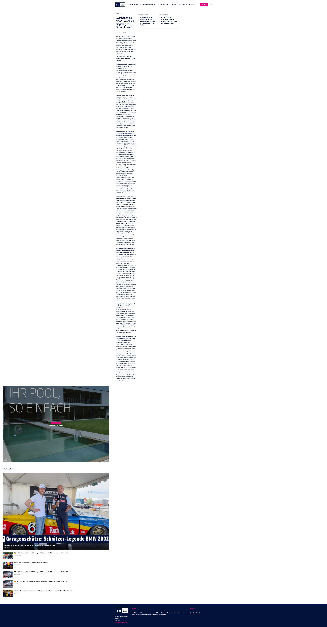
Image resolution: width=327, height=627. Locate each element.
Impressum (150, 612)
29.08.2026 (18, 574)
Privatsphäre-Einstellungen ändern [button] (173, 612)
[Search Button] (211, 5)
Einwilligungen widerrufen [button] (159, 614)
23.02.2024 (118, 32)
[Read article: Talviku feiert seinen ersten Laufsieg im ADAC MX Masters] (8, 565)
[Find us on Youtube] (196, 613)
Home (117, 13)
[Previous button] (5, 459)
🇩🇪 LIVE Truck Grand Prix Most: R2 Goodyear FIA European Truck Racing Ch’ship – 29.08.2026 (41, 572)
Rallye (185, 4)
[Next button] (106, 459)
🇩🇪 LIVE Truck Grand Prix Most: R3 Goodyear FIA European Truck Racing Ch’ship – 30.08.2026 (41, 553)
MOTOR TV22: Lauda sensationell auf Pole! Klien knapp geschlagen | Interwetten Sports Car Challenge (43, 591)
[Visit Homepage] (120, 4)
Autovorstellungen (163, 4)
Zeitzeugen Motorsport (147, 4)
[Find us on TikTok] (193, 613)
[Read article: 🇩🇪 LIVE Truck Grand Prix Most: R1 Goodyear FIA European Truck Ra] (8, 584)
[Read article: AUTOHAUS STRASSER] (56, 424)
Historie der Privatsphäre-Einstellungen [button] (141, 614)
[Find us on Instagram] (190, 613)
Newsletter (134, 612)
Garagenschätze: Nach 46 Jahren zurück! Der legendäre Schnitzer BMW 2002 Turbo (29, 545)
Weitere (191, 4)
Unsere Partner (56, 423)
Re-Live (174, 4)
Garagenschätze (133, 4)
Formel (121, 13)
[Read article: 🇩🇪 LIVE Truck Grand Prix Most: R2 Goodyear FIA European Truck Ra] (8, 574)
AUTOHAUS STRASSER (56, 425)
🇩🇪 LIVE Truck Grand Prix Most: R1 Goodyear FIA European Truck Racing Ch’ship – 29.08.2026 (41, 581)
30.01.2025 (56, 428)
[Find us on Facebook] (199, 613)
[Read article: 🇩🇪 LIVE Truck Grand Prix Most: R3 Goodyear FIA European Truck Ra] (8, 556)
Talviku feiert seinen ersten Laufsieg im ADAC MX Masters (31, 562)
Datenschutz (159, 612)
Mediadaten (142, 612)
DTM (180, 4)
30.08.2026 (7, 547)
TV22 (205, 4)
